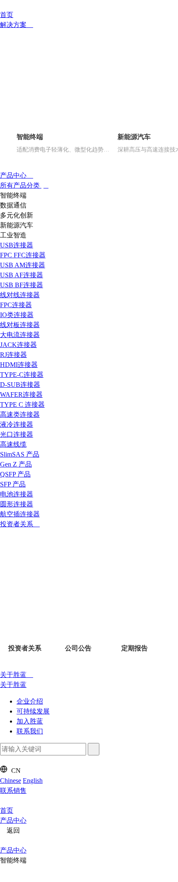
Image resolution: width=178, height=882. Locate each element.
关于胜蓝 (14, 674)
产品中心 (14, 175)
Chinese (10, 780)
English (33, 780)
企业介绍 (30, 701)
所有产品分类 (20, 185)
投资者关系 (17, 524)
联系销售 (13, 790)
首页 (6, 14)
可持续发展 (33, 711)
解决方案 (14, 24)
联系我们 (30, 731)
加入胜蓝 (30, 721)
